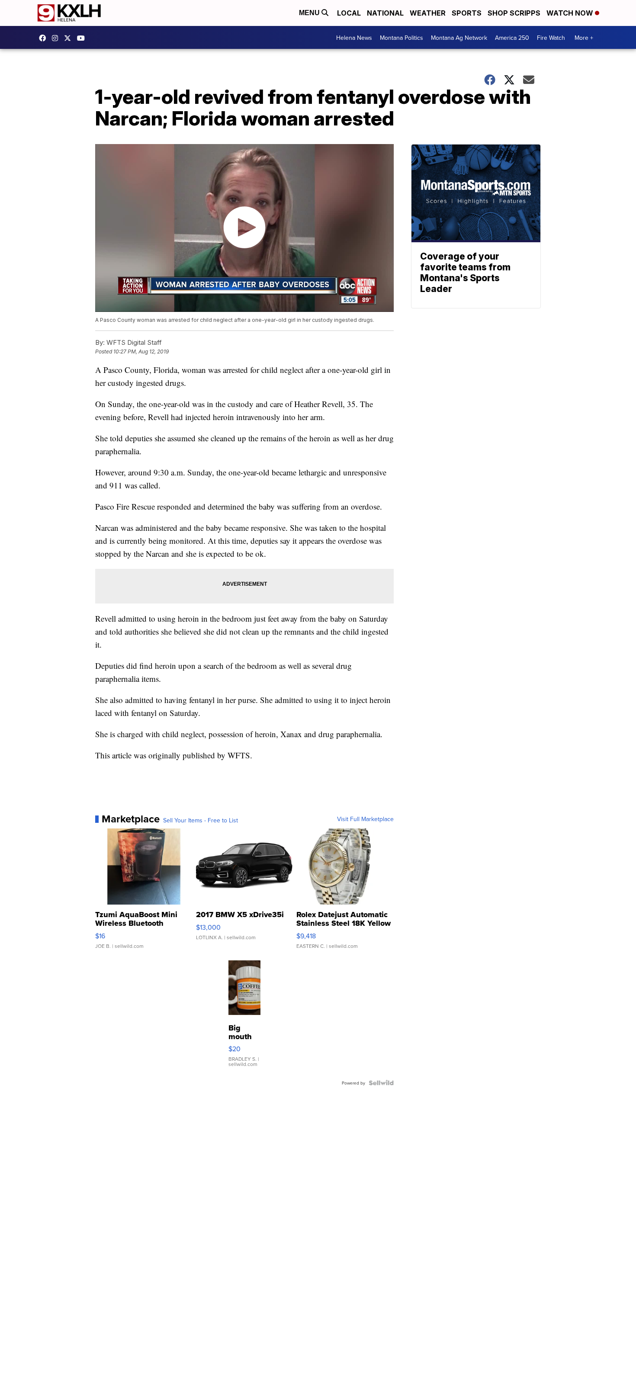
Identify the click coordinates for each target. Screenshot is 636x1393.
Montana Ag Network (459, 37)
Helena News (354, 37)
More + (584, 37)
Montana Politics (401, 37)
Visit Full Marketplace (365, 819)
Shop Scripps (514, 13)
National (385, 13)
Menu (310, 12)
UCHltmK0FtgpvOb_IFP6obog (83, 38)
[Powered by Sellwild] (381, 1083)
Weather (428, 13)
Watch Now (570, 13)
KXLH (69, 38)
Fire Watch (551, 37)
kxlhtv (44, 38)
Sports (467, 13)
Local (349, 13)
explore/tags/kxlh (57, 38)
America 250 (512, 37)
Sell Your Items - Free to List (200, 820)
